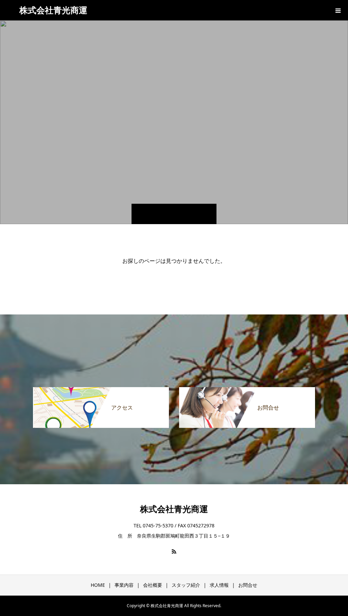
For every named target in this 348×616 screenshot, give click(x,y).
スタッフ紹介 (186, 585)
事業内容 (124, 585)
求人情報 (219, 585)
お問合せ (247, 585)
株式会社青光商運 (53, 10)
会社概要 (152, 585)
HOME (98, 585)
